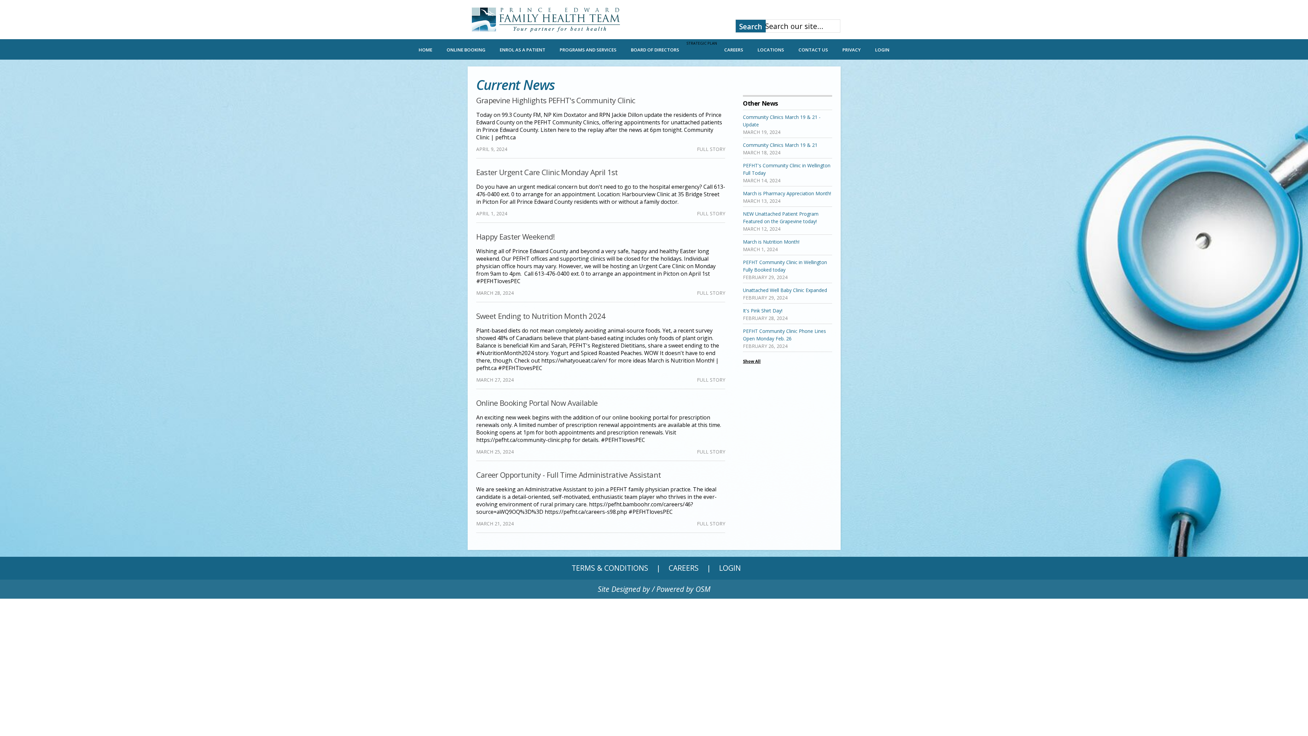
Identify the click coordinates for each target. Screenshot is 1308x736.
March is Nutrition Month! (771, 242)
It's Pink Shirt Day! (762, 310)
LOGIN (882, 50)
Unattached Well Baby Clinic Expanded (785, 290)
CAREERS (733, 50)
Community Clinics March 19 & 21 (780, 145)
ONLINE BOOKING (466, 50)
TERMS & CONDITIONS (610, 568)
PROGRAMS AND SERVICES (588, 50)
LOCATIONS (771, 50)
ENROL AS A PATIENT (522, 50)
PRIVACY (851, 50)
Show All (752, 361)
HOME (425, 50)
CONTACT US (813, 50)
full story (711, 149)
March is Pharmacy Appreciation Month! (787, 193)
